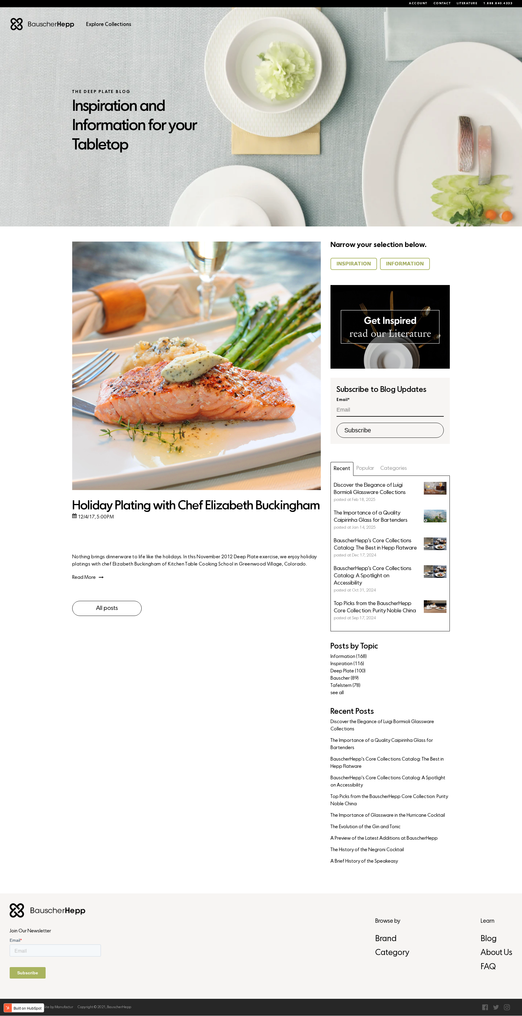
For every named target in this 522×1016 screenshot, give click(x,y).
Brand (386, 939)
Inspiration (347, 664)
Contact (442, 3)
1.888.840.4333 (497, 3)
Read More (84, 577)
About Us (496, 953)
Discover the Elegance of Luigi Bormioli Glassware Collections (382, 726)
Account (418, 3)
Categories (393, 468)
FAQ (488, 967)
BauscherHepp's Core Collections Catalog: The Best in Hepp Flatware (387, 763)
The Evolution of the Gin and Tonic (365, 827)
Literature (467, 3)
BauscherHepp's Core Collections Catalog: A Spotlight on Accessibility (387, 782)
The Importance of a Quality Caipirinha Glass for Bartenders (381, 744)
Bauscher (344, 678)
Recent (342, 469)
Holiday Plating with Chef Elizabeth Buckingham (196, 506)
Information (348, 656)
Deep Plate (348, 671)
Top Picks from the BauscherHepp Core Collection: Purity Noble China (389, 800)
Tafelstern (345, 685)
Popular (365, 468)
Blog (489, 939)
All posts (107, 608)
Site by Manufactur (58, 1007)
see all (337, 693)
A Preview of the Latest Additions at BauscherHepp (384, 838)
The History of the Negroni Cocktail (367, 850)
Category (392, 953)
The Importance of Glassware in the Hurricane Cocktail (387, 815)
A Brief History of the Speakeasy (364, 861)
